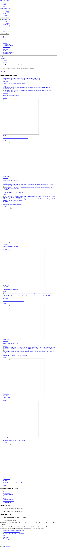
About (4, 4)
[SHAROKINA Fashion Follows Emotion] (5, 8)
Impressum (5, 538)
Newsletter (5, 49)
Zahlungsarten (6, 44)
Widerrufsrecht (6, 47)
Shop (4, 3)
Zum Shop (2, 71)
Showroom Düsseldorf (8, 52)
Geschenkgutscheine (8, 50)
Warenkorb (2, 58)
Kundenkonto (6, 13)
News (4, 6)
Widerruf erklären (7, 540)
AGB (4, 535)
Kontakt (5, 43)
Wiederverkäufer (7, 53)
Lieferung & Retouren (8, 45)
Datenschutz (6, 537)
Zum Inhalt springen (5, 0)
